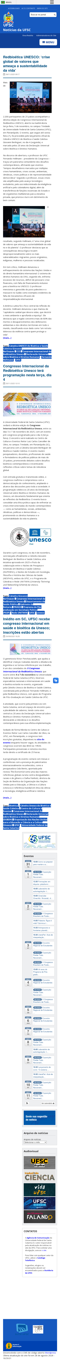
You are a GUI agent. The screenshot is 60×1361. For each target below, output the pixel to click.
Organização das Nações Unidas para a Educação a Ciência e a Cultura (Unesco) (25, 822)
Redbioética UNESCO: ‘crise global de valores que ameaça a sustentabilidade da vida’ (26, 63)
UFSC (18, 359)
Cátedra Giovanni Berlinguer (15, 597)
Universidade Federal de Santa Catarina (25, 826)
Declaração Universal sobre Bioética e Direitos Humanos (25, 355)
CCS (18, 351)
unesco (40, 612)
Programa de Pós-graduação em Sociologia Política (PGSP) (22, 610)
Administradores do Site (46, 35)
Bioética (13, 805)
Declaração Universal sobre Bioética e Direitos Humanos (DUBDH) (25, 817)
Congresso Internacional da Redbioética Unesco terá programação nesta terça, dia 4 (27, 372)
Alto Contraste (28, 8)
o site (44, 1250)
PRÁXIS (17, 607)
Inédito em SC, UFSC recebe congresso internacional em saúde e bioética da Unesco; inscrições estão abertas (26, 625)
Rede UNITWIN (19, 612)
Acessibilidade (14, 8)
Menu (49, 42)
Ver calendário (47, 1103)
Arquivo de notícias (32, 1139)
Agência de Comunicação (38, 1237)
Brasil (9, 2)
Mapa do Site (42, 8)
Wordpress (50, 1352)
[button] (27, 1103)
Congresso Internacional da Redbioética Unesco (24, 600)
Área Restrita (27, 35)
